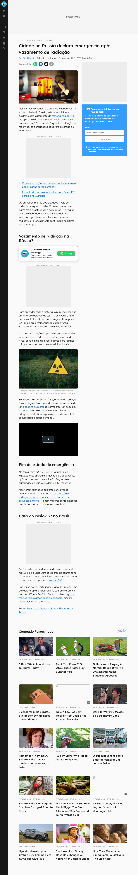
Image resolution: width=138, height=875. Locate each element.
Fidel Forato (29, 58)
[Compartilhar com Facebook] (41, 64)
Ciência (39, 40)
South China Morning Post (41, 608)
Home (21, 40)
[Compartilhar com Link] (51, 64)
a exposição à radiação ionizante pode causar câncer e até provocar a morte (44, 497)
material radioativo (63, 115)
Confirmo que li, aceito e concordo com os (105, 149)
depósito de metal (33, 406)
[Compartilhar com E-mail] (46, 64)
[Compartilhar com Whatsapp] (35, 64)
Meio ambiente (50, 40)
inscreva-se (104, 139)
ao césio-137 (55, 580)
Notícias (30, 40)
